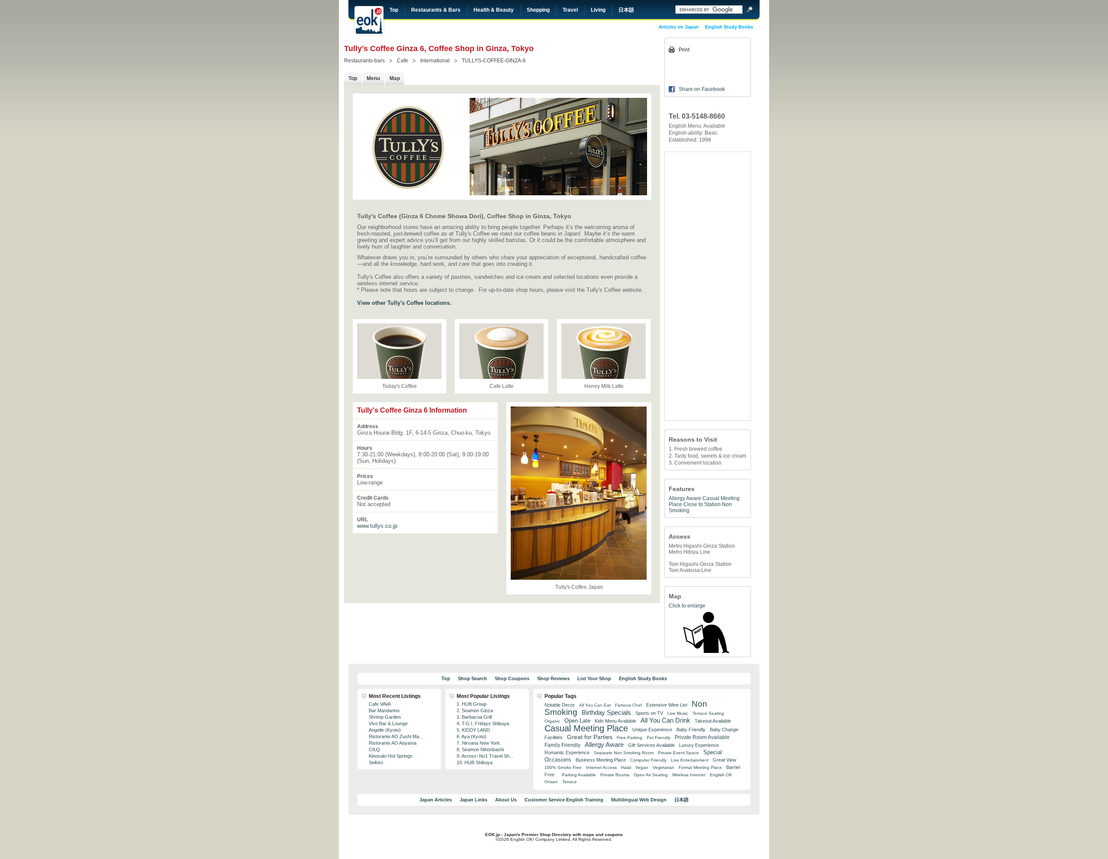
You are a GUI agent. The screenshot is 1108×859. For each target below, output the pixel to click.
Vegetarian (663, 767)
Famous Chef (628, 705)
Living (598, 10)
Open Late (577, 720)
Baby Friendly (690, 729)
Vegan (641, 767)
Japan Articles (435, 799)
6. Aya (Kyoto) (471, 736)
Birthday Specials (606, 712)
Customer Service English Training (564, 799)
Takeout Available (713, 720)
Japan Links (473, 799)
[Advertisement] (708, 286)
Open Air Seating (651, 774)
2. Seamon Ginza (475, 710)
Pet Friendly (658, 737)
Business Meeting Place (601, 759)
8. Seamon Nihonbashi (480, 749)
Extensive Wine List (666, 704)
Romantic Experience (566, 752)
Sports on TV (649, 713)
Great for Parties (589, 736)
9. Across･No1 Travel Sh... (485, 756)
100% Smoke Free (563, 767)
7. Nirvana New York (478, 743)
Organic (552, 721)
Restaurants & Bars (436, 10)
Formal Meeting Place (700, 767)
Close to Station (702, 504)
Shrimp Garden (385, 717)
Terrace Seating (708, 713)
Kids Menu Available (615, 720)
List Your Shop (594, 678)
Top (394, 10)
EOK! (369, 20)
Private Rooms (614, 774)
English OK (721, 774)
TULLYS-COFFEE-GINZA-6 (494, 61)
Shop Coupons (512, 678)
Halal (626, 767)
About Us (506, 799)
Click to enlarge (687, 606)
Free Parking (629, 737)
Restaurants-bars (364, 61)
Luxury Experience (699, 745)
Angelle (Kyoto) (385, 730)
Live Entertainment (690, 760)
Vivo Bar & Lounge (388, 723)
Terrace (569, 781)
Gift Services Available (651, 745)
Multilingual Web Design (639, 799)
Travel (570, 10)
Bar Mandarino (384, 710)
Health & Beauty (493, 10)
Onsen (551, 781)
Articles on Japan (679, 26)
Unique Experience (652, 729)
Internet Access (601, 767)
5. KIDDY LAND (473, 730)
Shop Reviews (553, 678)
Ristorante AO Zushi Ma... (396, 736)
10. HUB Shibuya (475, 762)
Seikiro (376, 762)
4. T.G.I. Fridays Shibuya (483, 723)
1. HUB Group (471, 704)
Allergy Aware (685, 498)
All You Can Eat (595, 705)
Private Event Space (678, 752)
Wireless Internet (688, 774)
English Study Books (729, 26)
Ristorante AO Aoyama (392, 743)
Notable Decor (559, 704)
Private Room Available (702, 737)
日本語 (626, 10)
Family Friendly (562, 745)
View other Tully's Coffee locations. (404, 303)
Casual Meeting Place (586, 728)
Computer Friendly (648, 760)
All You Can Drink (665, 720)
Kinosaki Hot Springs (390, 756)
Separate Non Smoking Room (624, 752)
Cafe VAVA (380, 704)
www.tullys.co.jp (377, 526)
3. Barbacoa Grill (474, 717)
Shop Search (472, 678)
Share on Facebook (702, 89)
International (435, 61)
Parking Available (579, 774)
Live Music (677, 713)
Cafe (402, 61)
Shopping (538, 10)
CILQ (374, 749)
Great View (724, 759)
